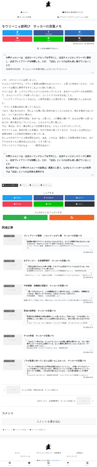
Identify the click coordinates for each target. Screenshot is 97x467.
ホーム (17, 453)
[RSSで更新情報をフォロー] (71, 217)
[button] (90, 297)
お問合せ (79, 453)
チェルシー (35, 185)
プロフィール (25, 456)
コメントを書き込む (48, 421)
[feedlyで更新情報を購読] (25, 217)
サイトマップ (72, 456)
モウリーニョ (47, 185)
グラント (25, 185)
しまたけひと (55, 460)
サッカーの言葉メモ (11, 185)
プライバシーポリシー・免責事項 (48, 453)
